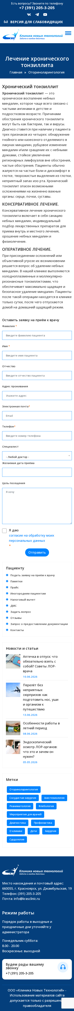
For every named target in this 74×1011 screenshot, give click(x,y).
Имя (6, 346)
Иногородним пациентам (28, 593)
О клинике (16, 831)
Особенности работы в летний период (41, 725)
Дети (33, 831)
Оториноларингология (46, 72)
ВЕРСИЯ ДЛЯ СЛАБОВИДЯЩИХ (36, 22)
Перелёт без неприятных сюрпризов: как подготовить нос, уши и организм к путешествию (40, 697)
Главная (16, 72)
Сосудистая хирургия (23, 798)
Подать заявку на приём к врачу (32, 575)
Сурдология (17, 839)
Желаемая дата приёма (18, 463)
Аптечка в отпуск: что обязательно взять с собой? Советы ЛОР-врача (40, 663)
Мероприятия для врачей (25, 814)
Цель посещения (13, 483)
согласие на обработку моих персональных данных (31, 538)
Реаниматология (20, 806)
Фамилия (9, 326)
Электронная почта (16, 406)
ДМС (13, 605)
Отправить (37, 552)
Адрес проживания (15, 386)
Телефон (8, 426)
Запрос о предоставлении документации (39, 624)
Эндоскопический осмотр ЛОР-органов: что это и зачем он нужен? (40, 749)
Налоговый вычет (22, 599)
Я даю (31, 538)
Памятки (16, 581)
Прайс (14, 587)
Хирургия (50, 831)
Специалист (10, 446)
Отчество (8, 366)
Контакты (17, 630)
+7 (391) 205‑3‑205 (20, 973)
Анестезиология (54, 798)
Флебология (46, 806)
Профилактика (43, 822)
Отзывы (16, 618)
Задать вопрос (20, 611)
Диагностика (18, 822)
